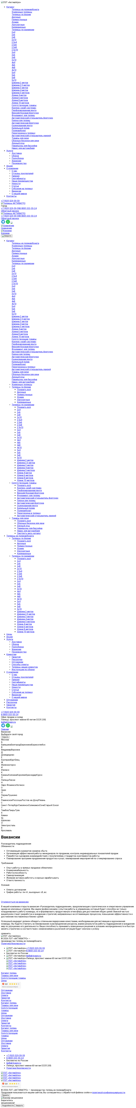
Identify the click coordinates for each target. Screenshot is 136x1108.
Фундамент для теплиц (23, 115)
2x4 (13, 32)
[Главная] (13, 203)
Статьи (15, 186)
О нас (14, 171)
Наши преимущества (22, 181)
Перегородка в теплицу (23, 133)
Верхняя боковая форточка (25, 113)
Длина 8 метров (20, 100)
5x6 (13, 75)
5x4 (13, 72)
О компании (12, 168)
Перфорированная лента (24, 110)
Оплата (4, 995)
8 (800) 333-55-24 (28, 208)
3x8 (13, 57)
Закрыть (19, 1106)
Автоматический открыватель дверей (31, 135)
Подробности (8, 1106)
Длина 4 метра (19, 95)
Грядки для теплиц (21, 120)
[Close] (6, 235)
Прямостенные (19, 19)
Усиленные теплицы (22, 12)
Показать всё (24, 389)
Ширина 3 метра (20, 87)
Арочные (16, 17)
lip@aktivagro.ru (8, 722)
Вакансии (16, 191)
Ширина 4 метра (20, 90)
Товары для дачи (20, 138)
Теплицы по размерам (23, 29)
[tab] (68, 843)
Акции (9, 166)
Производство (19, 163)
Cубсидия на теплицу (22, 188)
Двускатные (18, 24)
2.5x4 (14, 42)
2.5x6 (14, 45)
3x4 (13, 52)
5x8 (13, 77)
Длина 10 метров (20, 103)
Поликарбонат (19, 130)
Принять (5, 1095)
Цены (9, 634)
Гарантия (16, 657)
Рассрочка (17, 659)
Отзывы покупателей (22, 173)
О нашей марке (19, 193)
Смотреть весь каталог (29, 533)
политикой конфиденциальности (108, 1092)
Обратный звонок (10, 211)
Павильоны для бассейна (24, 145)
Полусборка (18, 158)
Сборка (15, 156)
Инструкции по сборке (23, 669)
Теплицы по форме (21, 14)
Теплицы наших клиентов (25, 667)
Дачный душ (18, 143)
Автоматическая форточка (25, 123)
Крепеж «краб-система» (24, 108)
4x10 (14, 70)
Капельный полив (20, 128)
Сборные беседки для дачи (25, 140)
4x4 (13, 62)
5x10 (14, 80)
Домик (15, 22)
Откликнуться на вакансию (15, 902)
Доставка (17, 153)
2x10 (14, 39)
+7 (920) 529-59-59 (10, 201)
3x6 (13, 55)
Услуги (9, 150)
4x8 (13, 67)
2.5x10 (15, 50)
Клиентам (11, 654)
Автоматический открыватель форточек (32, 118)
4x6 (13, 65)
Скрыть (5, 737)
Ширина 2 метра (20, 82)
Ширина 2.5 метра (21, 85)
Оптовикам (17, 662)
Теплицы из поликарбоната (25, 9)
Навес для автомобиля (23, 148)
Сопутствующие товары (24, 105)
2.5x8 (14, 47)
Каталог (10, 7)
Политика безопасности (13, 943)
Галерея (15, 176)
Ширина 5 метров (20, 92)
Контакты (11, 196)
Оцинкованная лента (22, 125)
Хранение (16, 161)
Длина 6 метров (20, 98)
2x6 (13, 34)
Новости (16, 183)
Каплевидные (19, 27)
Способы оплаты (20, 664)
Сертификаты (19, 178)
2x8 (13, 37)
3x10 (14, 60)
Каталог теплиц (9, 973)
